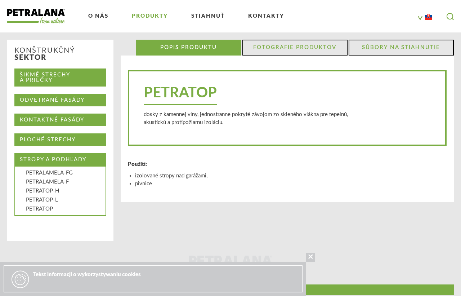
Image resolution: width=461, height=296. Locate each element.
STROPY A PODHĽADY (53, 159)
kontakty (266, 16)
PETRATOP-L (42, 200)
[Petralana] (36, 16)
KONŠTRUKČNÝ (44, 54)
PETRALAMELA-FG (49, 173)
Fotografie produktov (294, 47)
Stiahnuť (208, 16)
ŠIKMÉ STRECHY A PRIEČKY (45, 77)
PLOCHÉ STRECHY (48, 139)
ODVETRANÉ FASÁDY (52, 100)
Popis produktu (188, 47)
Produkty (150, 16)
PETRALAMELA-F (47, 182)
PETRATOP (39, 209)
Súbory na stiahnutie (401, 47)
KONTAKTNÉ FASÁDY (52, 120)
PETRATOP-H (42, 191)
